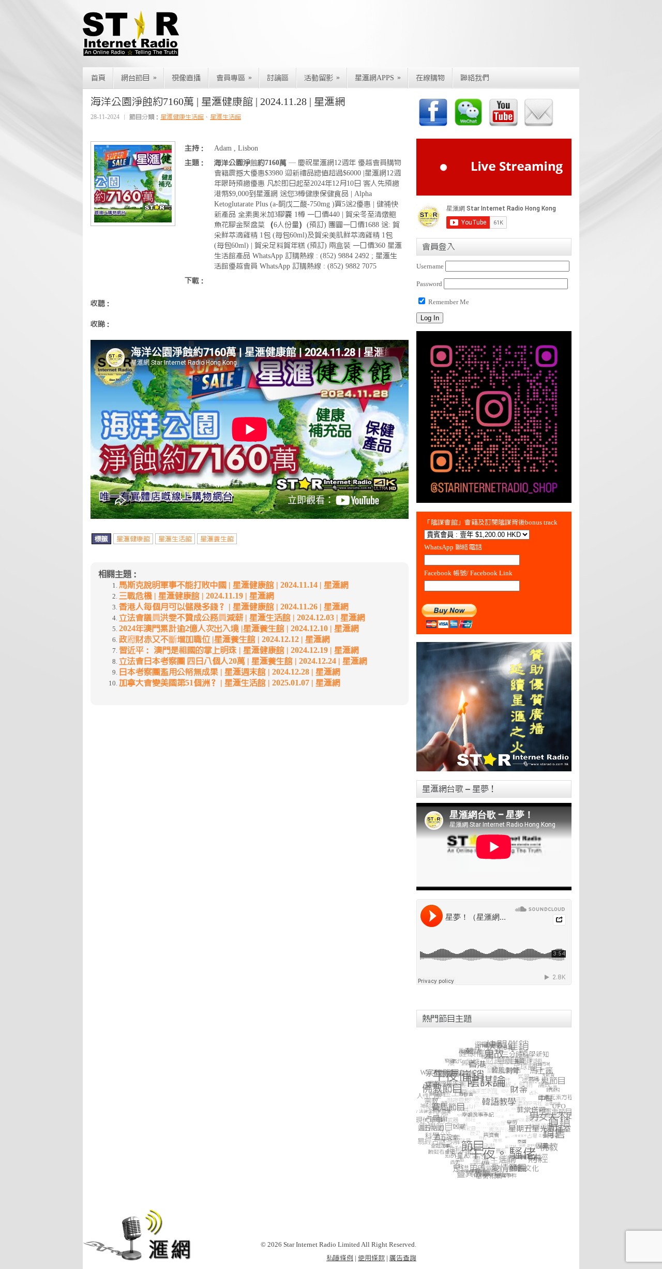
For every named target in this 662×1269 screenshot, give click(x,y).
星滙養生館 (217, 538)
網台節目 (139, 78)
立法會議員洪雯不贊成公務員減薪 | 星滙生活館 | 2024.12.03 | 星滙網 (242, 618)
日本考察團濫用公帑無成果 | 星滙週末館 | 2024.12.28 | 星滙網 (229, 672)
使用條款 (371, 1258)
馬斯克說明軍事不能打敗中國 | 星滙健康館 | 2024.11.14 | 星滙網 (234, 585)
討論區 (278, 78)
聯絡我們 (474, 78)
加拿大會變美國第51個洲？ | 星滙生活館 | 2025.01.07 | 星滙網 (229, 683)
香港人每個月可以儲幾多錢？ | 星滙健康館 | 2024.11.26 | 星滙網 (234, 607)
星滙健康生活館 (182, 117)
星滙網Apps (378, 78)
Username (430, 266)
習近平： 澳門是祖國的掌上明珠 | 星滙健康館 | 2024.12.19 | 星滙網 (239, 650)
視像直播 (186, 78)
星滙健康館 (133, 538)
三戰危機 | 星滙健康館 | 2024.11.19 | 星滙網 (196, 596)
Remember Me (448, 301)
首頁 (98, 78)
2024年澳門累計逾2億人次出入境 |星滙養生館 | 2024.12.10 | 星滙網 (239, 628)
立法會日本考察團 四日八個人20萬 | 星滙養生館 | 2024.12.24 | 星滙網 (243, 661)
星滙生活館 (225, 117)
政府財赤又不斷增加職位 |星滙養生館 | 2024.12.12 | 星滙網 (224, 639)
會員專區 (234, 78)
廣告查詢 (402, 1258)
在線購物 (430, 78)
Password (429, 283)
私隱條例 (339, 1258)
